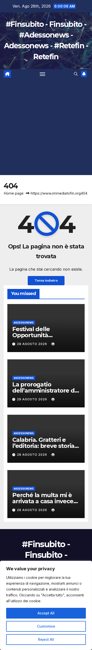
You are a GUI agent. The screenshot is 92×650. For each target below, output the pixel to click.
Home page (14, 193)
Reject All (46, 639)
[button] (76, 73)
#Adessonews (24, 322)
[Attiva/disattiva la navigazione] (42, 73)
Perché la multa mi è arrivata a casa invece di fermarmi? (42, 501)
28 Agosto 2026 (32, 344)
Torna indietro (46, 280)
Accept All (46, 613)
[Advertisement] (46, 127)
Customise (46, 626)
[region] (46, 605)
